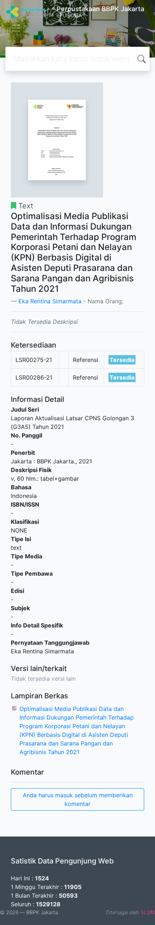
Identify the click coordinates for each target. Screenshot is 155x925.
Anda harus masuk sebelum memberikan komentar (78, 799)
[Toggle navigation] (16, 28)
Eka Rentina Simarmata (49, 301)
